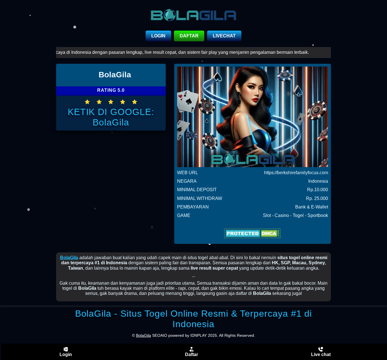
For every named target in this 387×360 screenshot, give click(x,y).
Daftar (191, 354)
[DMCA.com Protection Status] (252, 233)
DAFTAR (189, 35)
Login (65, 354)
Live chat (321, 354)
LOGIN (158, 35)
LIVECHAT (224, 35)
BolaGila (69, 257)
